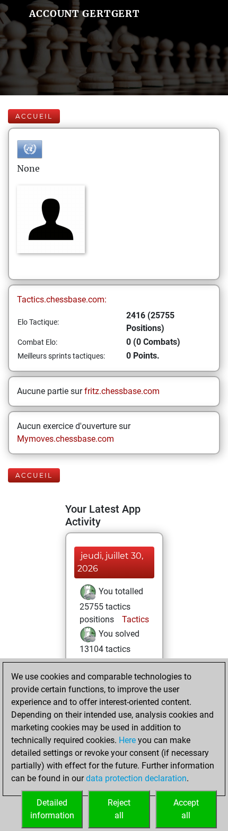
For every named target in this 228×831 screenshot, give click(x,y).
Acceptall (186, 809)
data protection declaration (136, 778)
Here (127, 740)
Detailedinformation (52, 809)
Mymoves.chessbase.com (65, 439)
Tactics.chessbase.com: (62, 299)
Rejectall (119, 809)
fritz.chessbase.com (122, 391)
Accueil (33, 116)
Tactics (134, 619)
